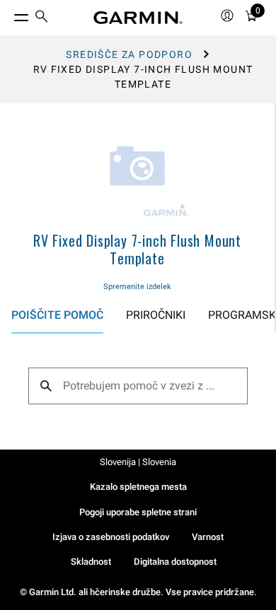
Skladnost (91, 561)
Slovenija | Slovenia (138, 462)
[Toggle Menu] (8, 14)
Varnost (208, 537)
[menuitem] (41, 18)
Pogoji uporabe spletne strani (138, 512)
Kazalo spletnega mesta (138, 486)
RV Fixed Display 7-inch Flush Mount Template (137, 249)
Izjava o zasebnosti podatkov (110, 537)
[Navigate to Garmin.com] (138, 17)
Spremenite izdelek (137, 286)
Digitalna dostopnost (175, 561)
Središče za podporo (129, 54)
